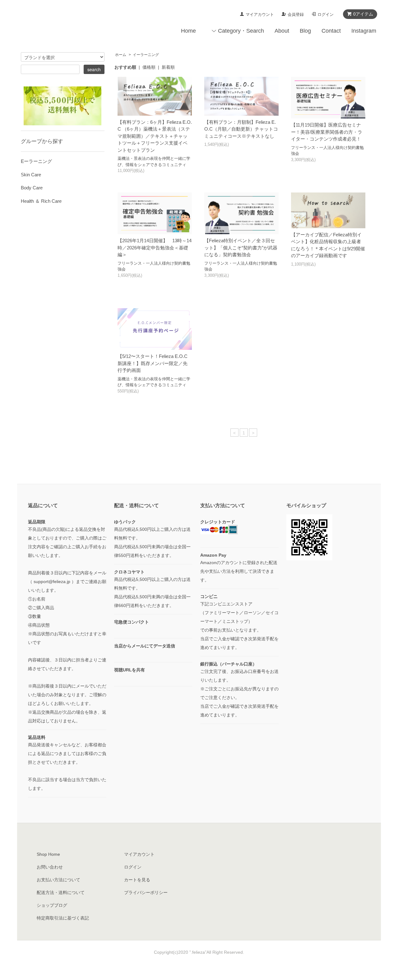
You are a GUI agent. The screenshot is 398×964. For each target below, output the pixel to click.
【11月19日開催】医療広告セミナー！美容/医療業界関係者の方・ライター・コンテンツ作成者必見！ (326, 131)
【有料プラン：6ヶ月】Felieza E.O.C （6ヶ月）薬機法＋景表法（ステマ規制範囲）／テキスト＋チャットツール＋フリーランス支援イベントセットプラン (155, 136)
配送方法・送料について (61, 892)
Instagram (363, 31)
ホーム (120, 55)
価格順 (148, 67)
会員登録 (296, 14)
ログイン (325, 14)
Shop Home (48, 854)
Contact (331, 31)
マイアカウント (260, 14)
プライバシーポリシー (146, 892)
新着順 (168, 67)
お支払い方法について (58, 879)
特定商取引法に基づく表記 (63, 917)
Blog (305, 31)
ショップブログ (52, 905)
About (282, 31)
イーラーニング (146, 55)
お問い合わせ (50, 866)
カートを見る (137, 879)
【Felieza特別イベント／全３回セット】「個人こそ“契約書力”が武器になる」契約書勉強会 (240, 247)
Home (188, 31)
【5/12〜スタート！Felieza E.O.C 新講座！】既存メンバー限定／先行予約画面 (152, 363)
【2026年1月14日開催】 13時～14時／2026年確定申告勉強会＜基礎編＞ (155, 247)
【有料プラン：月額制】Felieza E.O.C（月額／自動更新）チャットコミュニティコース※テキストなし (241, 129)
